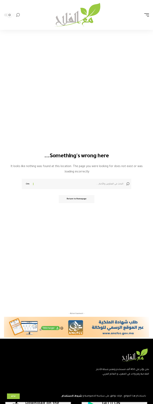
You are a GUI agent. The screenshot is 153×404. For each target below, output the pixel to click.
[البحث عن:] (78, 184)
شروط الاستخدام (71, 396)
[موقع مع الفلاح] (76, 15)
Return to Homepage (76, 199)
